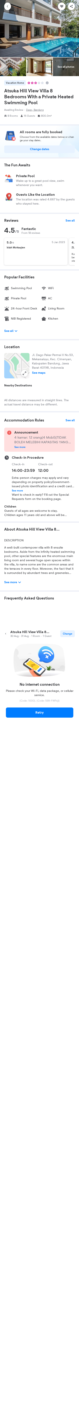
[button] (16, 365)
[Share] (71, 6)
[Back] (7, 6)
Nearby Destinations (18, 385)
